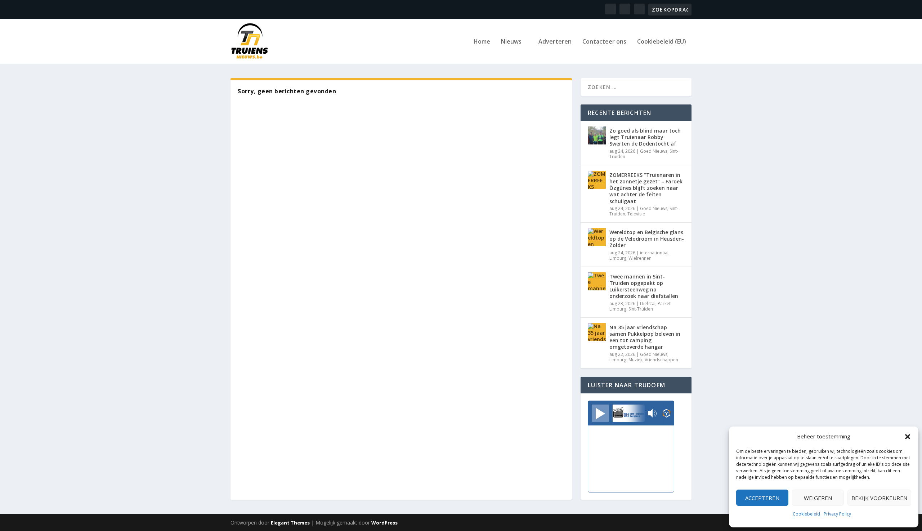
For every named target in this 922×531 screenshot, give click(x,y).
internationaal (654, 253)
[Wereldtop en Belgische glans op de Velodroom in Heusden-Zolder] (597, 237)
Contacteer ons (604, 42)
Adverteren (555, 42)
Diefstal (647, 303)
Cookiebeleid (806, 514)
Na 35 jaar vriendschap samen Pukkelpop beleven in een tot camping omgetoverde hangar (644, 337)
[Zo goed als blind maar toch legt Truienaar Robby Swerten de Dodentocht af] (597, 135)
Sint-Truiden (640, 309)
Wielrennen (640, 258)
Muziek (635, 360)
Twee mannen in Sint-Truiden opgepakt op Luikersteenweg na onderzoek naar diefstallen (643, 286)
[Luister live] (600, 413)
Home (482, 42)
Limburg (617, 258)
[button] (907, 436)
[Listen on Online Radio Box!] (666, 414)
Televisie (636, 214)
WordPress (384, 522)
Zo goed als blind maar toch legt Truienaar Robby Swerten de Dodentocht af (645, 137)
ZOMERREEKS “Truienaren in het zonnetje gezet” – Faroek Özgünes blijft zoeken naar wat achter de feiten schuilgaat (645, 188)
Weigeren (818, 497)
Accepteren (762, 497)
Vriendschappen (661, 360)
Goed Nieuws (653, 151)
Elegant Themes (290, 522)
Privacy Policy (837, 514)
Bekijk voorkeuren (879, 497)
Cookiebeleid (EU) (661, 42)
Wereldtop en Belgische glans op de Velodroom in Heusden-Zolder (646, 239)
